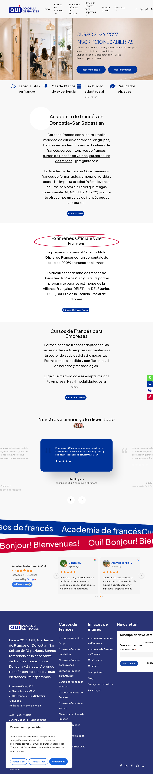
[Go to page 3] (102, 596)
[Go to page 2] (100, 596)
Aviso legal (94, 690)
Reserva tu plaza (91, 69)
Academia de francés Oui (29, 566)
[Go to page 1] (97, 596)
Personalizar (19, 761)
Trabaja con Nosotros (100, 684)
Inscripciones (95, 672)
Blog (91, 678)
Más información (122, 69)
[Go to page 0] (95, 596)
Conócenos (95, 660)
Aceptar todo (58, 761)
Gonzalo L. (75, 562)
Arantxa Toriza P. (121, 562)
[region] (39, 745)
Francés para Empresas (72, 746)
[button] (75, 213)
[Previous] (71, 500)
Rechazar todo (38, 761)
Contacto (93, 666)
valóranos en (21, 584)
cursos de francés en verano (65, 155)
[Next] (82, 500)
